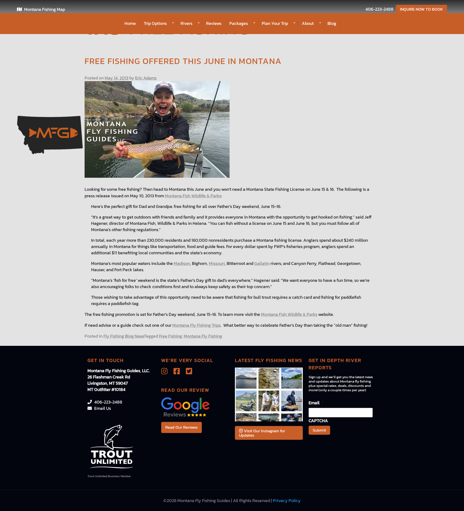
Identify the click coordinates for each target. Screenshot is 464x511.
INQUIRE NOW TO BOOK (421, 9)
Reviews (213, 23)
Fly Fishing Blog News (123, 336)
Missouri (217, 263)
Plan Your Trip (275, 23)
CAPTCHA (318, 420)
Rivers (186, 23)
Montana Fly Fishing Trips (196, 325)
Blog (331, 23)
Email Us (102, 408)
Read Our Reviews (181, 427)
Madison (182, 263)
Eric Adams (146, 78)
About (308, 23)
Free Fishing (170, 336)
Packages (238, 23)
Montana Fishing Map (44, 9)
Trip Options (155, 23)
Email (316, 402)
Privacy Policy (287, 500)
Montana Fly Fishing (203, 336)
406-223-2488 (379, 9)
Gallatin (261, 263)
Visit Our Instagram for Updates (262, 433)
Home (130, 23)
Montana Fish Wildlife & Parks (193, 195)
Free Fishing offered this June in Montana (183, 61)
